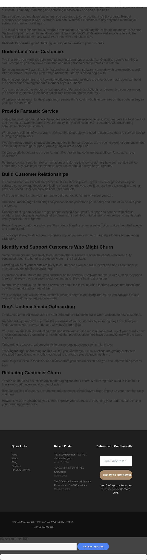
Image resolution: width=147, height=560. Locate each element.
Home (14, 454)
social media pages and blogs (28, 202)
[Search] (126, 3)
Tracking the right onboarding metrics (27, 351)
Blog (14, 462)
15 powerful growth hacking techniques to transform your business (59, 43)
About (15, 458)
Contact (16, 466)
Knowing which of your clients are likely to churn (34, 265)
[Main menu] (133, 3)
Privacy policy (21, 470)
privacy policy (110, 488)
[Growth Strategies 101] (9, 3)
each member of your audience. (62, 83)
